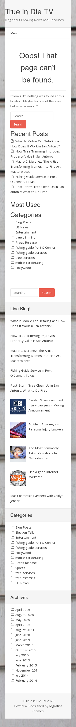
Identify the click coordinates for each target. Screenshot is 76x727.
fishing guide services (31, 252)
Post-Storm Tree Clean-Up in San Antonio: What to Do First (37, 189)
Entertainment (25, 232)
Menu (14, 33)
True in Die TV (29, 11)
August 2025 (24, 614)
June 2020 (22, 635)
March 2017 (24, 645)
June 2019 (22, 640)
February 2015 (26, 665)
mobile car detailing (29, 262)
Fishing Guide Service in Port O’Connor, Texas (33, 179)
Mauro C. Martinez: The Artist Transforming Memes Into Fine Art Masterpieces (35, 166)
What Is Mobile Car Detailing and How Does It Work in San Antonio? (36, 143)
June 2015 (22, 660)
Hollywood (23, 268)
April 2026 (22, 609)
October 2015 (25, 650)
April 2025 (22, 625)
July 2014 (22, 675)
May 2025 (22, 620)
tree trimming (25, 237)
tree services (25, 257)
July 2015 (22, 655)
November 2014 (27, 670)
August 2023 (24, 630)
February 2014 (26, 680)
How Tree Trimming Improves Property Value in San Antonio (35, 153)
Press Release (26, 242)
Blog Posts (23, 222)
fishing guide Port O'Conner (35, 247)
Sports (20, 568)
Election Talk (24, 532)
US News (22, 227)
